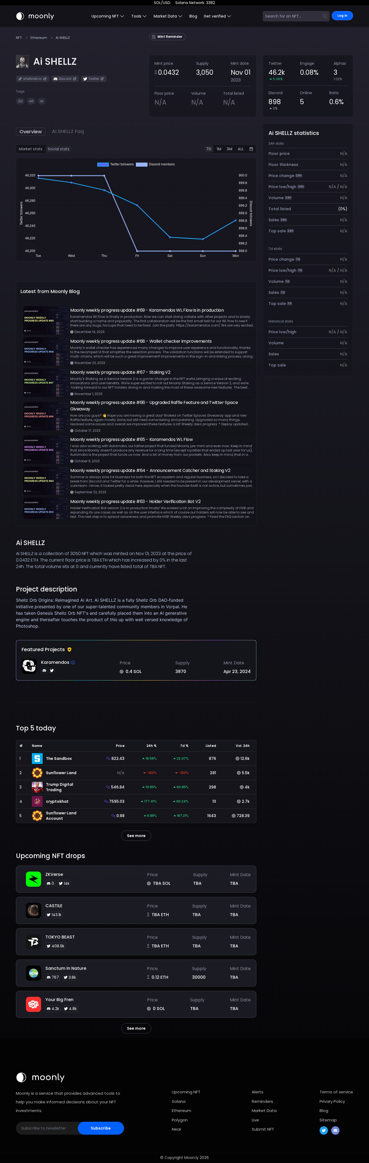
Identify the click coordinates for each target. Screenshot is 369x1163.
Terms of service (336, 1092)
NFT (19, 38)
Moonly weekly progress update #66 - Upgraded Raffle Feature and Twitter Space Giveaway (154, 405)
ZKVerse (54, 874)
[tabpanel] (136, 209)
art (31, 101)
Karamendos (55, 662)
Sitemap (328, 1120)
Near (176, 1129)
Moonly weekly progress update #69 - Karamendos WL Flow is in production (147, 310)
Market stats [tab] (30, 149)
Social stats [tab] (58, 149)
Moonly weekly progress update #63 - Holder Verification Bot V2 (135, 501)
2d (20, 101)
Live (255, 1120)
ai (41, 101)
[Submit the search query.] (325, 16)
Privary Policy (332, 1101)
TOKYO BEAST (60, 937)
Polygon (180, 1120)
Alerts (257, 1092)
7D (208, 149)
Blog (193, 16)
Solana (179, 1101)
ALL (241, 149)
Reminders (262, 1101)
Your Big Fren (59, 1000)
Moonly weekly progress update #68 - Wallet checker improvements (141, 341)
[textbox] (106, 613)
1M (219, 149)
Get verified (215, 16)
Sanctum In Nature (65, 968)
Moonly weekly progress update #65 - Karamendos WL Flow (131, 439)
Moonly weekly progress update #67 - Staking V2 (120, 372)
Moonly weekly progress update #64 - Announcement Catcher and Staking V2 (150, 470)
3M (229, 149)
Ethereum (39, 38)
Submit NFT (263, 1129)
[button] (55, 61)
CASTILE (53, 906)
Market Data (264, 1110)
